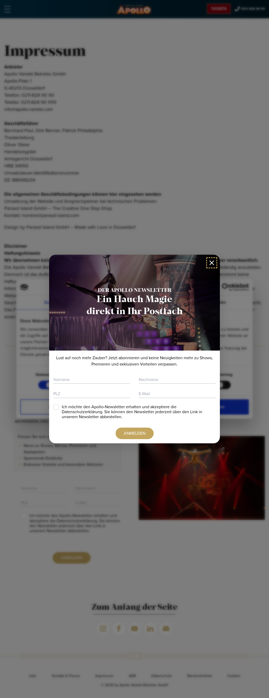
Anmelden (135, 433)
